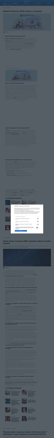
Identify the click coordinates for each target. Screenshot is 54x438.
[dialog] (27, 219)
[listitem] (27, 216)
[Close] (41, 206)
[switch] (37, 218)
